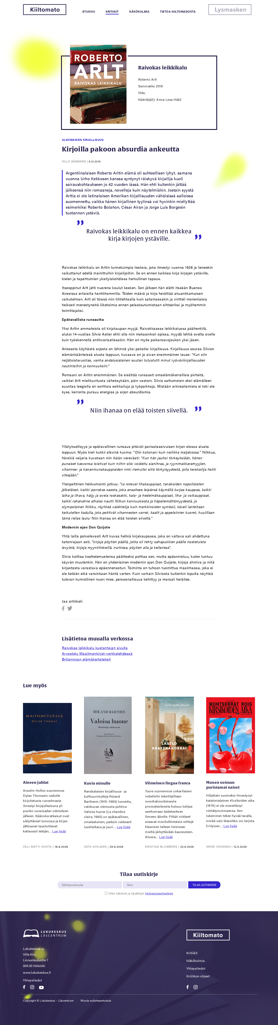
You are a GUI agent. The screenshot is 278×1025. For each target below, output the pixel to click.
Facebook (64, 608)
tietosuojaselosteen (159, 893)
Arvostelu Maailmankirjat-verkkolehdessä (97, 653)
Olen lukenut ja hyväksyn (140, 893)
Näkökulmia (139, 11)
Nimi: (130, 879)
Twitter (69, 608)
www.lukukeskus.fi (37, 972)
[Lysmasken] (230, 13)
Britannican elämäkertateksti (86, 659)
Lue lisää (59, 831)
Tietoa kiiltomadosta (178, 11)
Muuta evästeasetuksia (96, 1000)
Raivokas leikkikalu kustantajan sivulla (95, 647)
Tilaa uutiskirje (204, 885)
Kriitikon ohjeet (198, 976)
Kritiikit (112, 11)
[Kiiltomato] (44, 13)
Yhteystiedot (32, 980)
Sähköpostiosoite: (73, 879)
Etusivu (88, 11)
